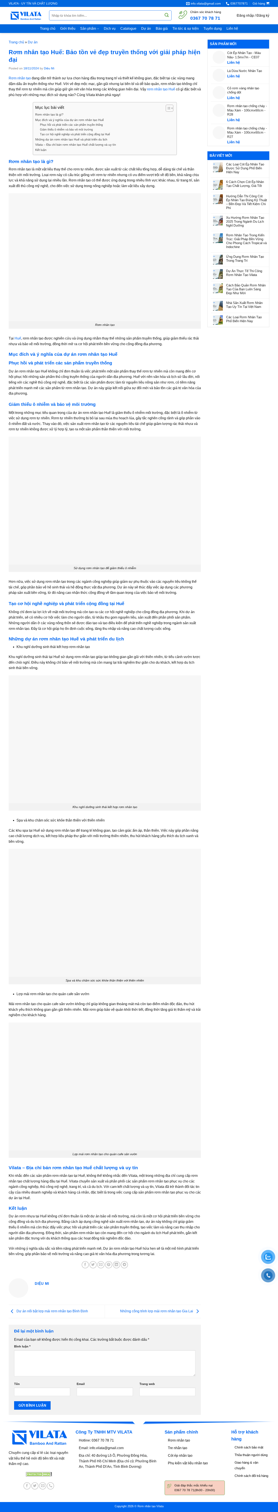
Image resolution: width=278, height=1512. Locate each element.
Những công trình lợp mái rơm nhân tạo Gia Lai (157, 1311)
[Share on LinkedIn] (116, 1264)
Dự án (146, 28)
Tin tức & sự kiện (185, 28)
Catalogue (128, 28)
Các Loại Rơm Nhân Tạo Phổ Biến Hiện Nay (244, 319)
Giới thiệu (67, 28)
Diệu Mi (49, 68)
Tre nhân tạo (177, 1448)
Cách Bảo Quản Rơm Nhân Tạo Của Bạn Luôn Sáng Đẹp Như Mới (246, 289)
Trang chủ (47, 28)
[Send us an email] (42, 1485)
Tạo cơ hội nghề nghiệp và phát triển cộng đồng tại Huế (75, 134)
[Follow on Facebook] (27, 1485)
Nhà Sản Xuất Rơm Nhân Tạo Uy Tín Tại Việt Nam (244, 305)
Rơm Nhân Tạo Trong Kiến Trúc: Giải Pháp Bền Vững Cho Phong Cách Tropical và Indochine (246, 241)
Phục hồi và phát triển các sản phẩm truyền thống (71, 124)
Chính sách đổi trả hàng (251, 1476)
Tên (17, 1384)
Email (81, 1384)
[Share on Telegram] (124, 1264)
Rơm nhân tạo (179, 1440)
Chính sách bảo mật (249, 1447)
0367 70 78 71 (205, 18)
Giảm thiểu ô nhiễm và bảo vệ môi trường (66, 129)
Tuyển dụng (213, 28)
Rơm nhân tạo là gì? (49, 114)
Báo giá (162, 28)
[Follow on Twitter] (34, 1485)
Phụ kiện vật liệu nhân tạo (188, 1463)
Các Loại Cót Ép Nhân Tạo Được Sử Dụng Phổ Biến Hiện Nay (245, 168)
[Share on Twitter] (93, 1264)
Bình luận (22, 1346)
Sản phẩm (88, 28)
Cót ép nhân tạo (180, 1455)
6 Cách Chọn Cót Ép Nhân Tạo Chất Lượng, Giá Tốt (245, 184)
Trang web (147, 1384)
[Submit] (166, 15)
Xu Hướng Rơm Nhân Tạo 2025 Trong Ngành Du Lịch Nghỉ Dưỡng (245, 221)
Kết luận (40, 150)
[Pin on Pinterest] (108, 1264)
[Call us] (50, 1485)
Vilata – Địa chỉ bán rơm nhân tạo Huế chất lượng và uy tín (75, 144)
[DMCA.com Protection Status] (39, 1474)
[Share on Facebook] (85, 1264)
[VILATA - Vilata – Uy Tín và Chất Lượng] (26, 16)
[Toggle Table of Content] (167, 108)
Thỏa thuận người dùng (251, 1455)
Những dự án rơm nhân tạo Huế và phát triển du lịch (71, 139)
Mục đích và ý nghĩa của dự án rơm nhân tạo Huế (69, 120)
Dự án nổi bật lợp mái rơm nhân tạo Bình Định (52, 1311)
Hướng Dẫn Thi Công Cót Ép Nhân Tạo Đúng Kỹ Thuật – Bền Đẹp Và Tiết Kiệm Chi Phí (246, 202)
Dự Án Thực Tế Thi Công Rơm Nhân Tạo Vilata (244, 273)
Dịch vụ (110, 28)
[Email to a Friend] (100, 1264)
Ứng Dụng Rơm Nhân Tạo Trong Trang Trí (245, 258)
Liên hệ (232, 28)
